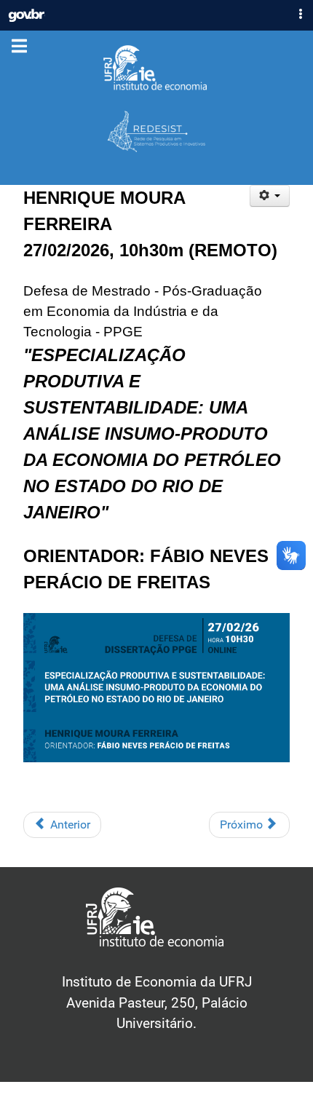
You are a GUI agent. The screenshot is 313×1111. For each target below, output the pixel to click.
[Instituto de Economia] (156, 68)
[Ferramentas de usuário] (270, 196)
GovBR (26, 12)
